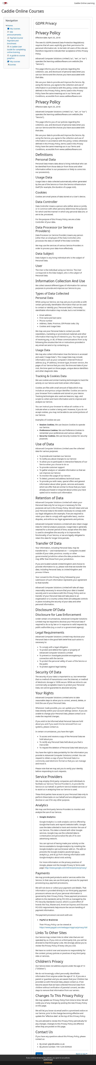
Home (10, 25)
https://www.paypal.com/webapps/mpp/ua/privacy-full (63, 927)
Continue (48, 1063)
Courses (12, 64)
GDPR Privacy (48, 1060)
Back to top (81, 1053)
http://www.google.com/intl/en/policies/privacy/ (66, 867)
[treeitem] (16, 45)
